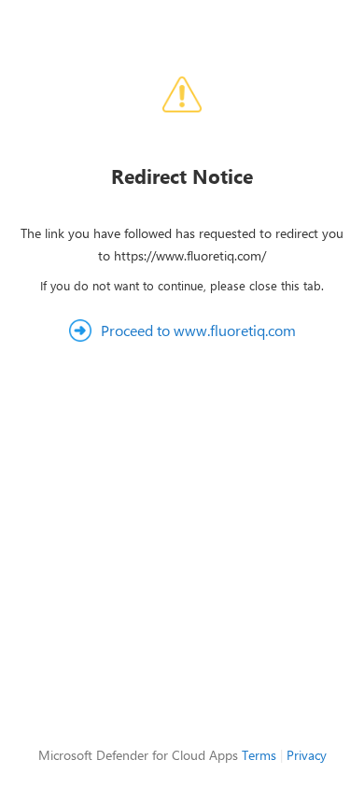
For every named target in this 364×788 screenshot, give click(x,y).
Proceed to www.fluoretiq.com (198, 330)
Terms (259, 755)
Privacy (307, 755)
